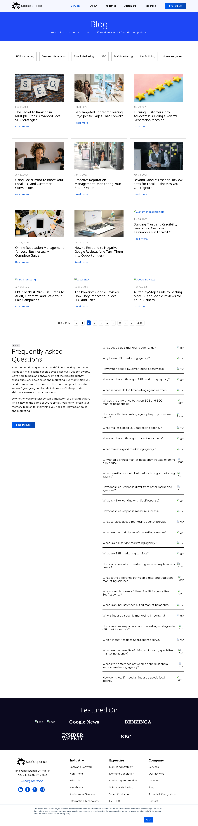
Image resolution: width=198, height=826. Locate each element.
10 (119, 322)
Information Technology (84, 801)
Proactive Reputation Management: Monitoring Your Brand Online (97, 184)
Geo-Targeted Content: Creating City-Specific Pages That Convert (98, 114)
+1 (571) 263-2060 (32, 781)
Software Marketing (121, 787)
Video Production (119, 794)
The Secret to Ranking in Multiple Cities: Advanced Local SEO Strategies (38, 116)
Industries (110, 6)
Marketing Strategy (121, 767)
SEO (103, 56)
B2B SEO (114, 801)
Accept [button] (148, 820)
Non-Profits (77, 773)
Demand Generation (54, 56)
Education (76, 780)
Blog (151, 787)
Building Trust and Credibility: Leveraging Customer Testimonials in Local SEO (156, 228)
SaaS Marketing (123, 56)
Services (76, 6)
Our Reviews (156, 773)
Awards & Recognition (162, 794)
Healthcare (76, 787)
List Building (147, 56)
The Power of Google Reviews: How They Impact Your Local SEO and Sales (97, 296)
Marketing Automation (123, 780)
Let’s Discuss (23, 424)
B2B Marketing (25, 56)
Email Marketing (84, 56)
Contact (153, 801)
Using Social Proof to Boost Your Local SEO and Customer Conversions (39, 184)
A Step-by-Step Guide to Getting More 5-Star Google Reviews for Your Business (158, 296)
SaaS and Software (81, 767)
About (93, 6)
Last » (140, 322)
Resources (150, 6)
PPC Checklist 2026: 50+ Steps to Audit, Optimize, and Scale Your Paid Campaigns (39, 296)
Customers (130, 6)
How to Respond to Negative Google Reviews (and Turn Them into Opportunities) (98, 251)
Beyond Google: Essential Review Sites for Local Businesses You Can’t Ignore (158, 184)
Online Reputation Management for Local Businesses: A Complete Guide (39, 251)
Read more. (22, 126)
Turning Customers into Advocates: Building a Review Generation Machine (155, 116)
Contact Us (175, 6)
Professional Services (82, 794)
